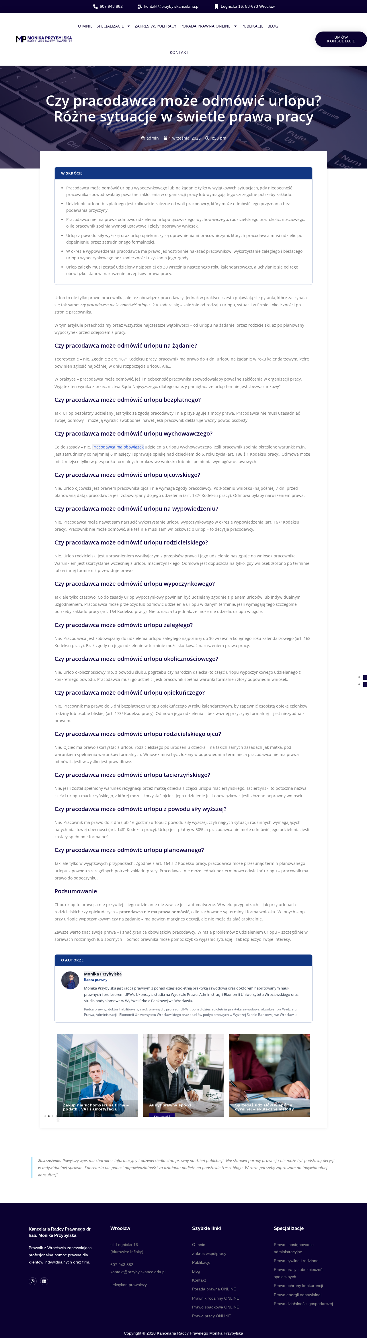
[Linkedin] (44, 1281)
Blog (273, 26)
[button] (58, 1119)
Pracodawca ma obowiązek (118, 447)
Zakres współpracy (155, 26)
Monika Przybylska (103, 974)
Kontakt (179, 52)
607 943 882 (121, 1264)
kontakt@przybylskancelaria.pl (137, 1272)
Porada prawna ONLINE (205, 26)
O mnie (85, 26)
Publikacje (252, 26)
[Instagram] (33, 1281)
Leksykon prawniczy (128, 1284)
